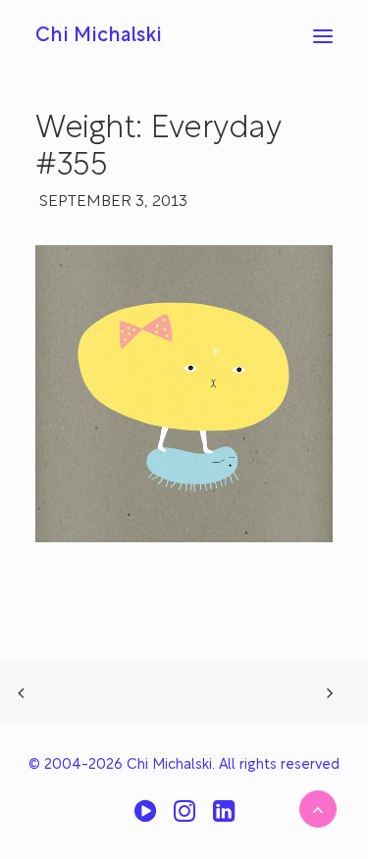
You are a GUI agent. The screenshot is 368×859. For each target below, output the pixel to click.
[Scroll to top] (318, 809)
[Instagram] (184, 818)
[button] (323, 36)
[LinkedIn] (224, 818)
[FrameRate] (145, 818)
